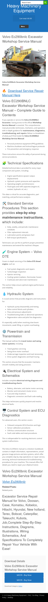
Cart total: (25, 18)
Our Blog (35, 595)
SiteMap (10, 597)
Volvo (20, 586)
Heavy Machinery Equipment (24, 7)
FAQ (29, 595)
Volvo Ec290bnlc (14, 481)
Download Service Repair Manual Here (23, 92)
